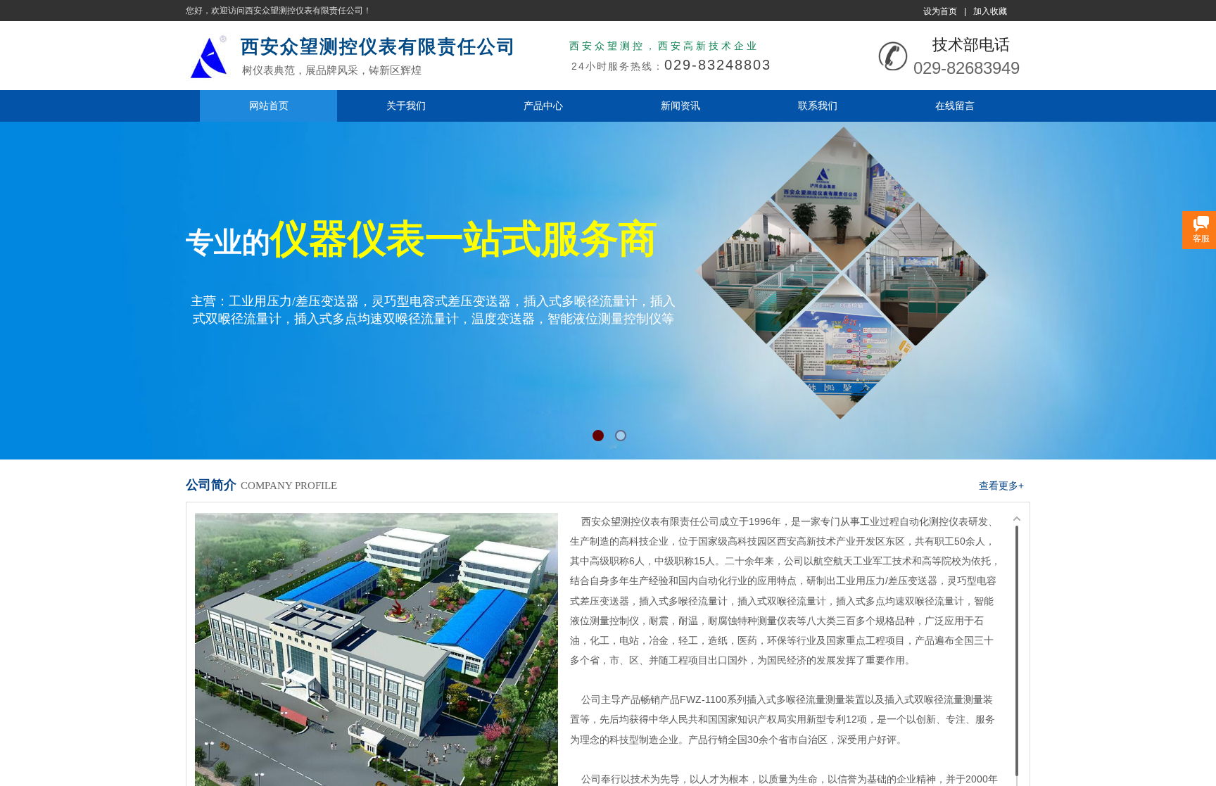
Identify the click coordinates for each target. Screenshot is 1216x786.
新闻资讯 (680, 105)
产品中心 (543, 105)
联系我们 (817, 105)
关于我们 (406, 105)
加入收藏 (990, 11)
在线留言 (955, 105)
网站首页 (269, 105)
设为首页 (940, 11)
